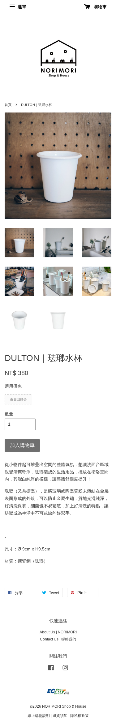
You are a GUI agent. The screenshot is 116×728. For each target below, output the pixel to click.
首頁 (8, 105)
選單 (21, 6)
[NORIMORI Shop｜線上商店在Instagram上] (65, 669)
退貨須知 (60, 716)
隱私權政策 (79, 716)
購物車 (99, 6)
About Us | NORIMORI (58, 632)
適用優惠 (13, 386)
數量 (9, 413)
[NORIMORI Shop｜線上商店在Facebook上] (51, 669)
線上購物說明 (39, 716)
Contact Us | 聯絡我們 (58, 639)
